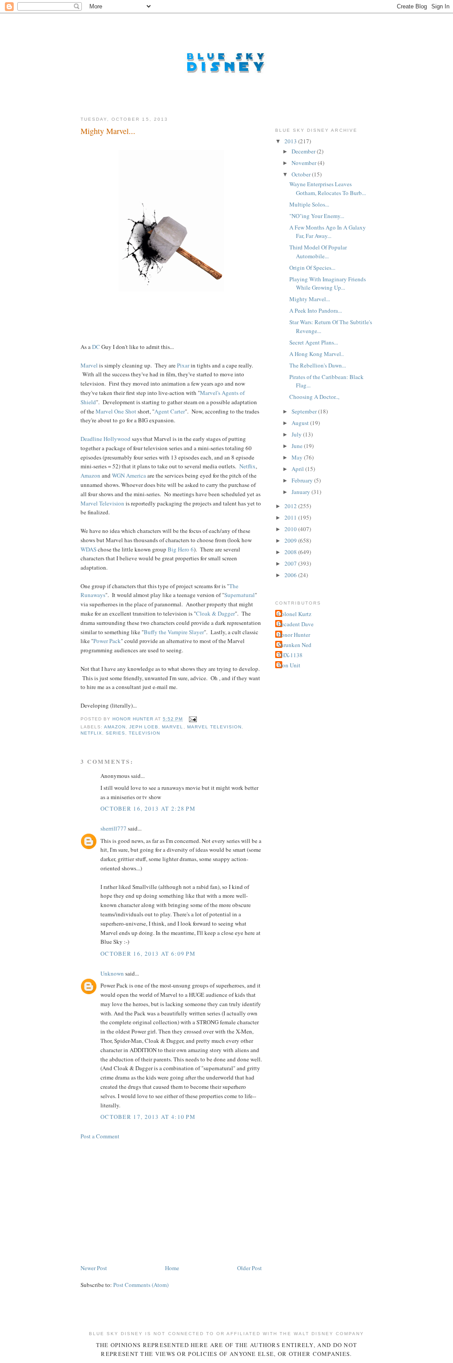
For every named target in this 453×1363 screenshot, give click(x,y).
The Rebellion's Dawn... (317, 365)
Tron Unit (288, 665)
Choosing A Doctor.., (314, 397)
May (298, 457)
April (298, 469)
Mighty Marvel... (309, 299)
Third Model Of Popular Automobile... (318, 251)
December (304, 151)
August (301, 423)
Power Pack (107, 641)
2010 (291, 529)
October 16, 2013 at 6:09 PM (148, 953)
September (305, 411)
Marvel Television (102, 503)
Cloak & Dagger (215, 613)
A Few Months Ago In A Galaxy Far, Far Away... (327, 231)
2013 (291, 141)
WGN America (129, 475)
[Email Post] (192, 718)
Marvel (89, 365)
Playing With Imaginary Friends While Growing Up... (327, 283)
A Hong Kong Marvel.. (316, 354)
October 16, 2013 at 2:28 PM (148, 808)
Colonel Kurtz (294, 614)
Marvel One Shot (116, 411)
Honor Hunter (293, 635)
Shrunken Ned (294, 645)
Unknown (112, 973)
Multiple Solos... (309, 204)
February (303, 480)
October (302, 174)
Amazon (90, 475)
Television (144, 733)
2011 (291, 517)
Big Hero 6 (181, 549)
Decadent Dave (295, 624)
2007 (291, 563)
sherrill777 (113, 828)
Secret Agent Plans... (313, 342)
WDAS (88, 549)
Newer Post (94, 1268)
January (301, 492)
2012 (291, 506)
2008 (291, 552)
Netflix (247, 466)
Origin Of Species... (312, 268)
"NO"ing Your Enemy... (316, 216)
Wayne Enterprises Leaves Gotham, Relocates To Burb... (327, 188)
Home (172, 1268)
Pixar (183, 365)
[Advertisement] (147, 1201)
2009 (291, 540)
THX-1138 (290, 655)
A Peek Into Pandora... (315, 310)
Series (115, 733)
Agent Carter (169, 411)
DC (96, 347)
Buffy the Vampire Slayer (174, 632)
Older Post (249, 1268)
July (297, 434)
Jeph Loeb (143, 726)
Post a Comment (100, 1136)
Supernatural (239, 595)
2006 (291, 575)
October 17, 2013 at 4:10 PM (148, 1117)
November (305, 163)
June (298, 446)
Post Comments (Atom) (141, 1285)
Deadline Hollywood (106, 439)
